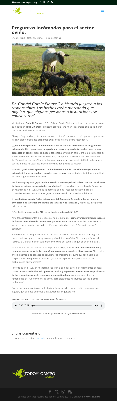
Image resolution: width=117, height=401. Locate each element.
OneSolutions (93, 396)
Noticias (31, 37)
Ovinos (40, 37)
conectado (40, 338)
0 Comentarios (53, 37)
